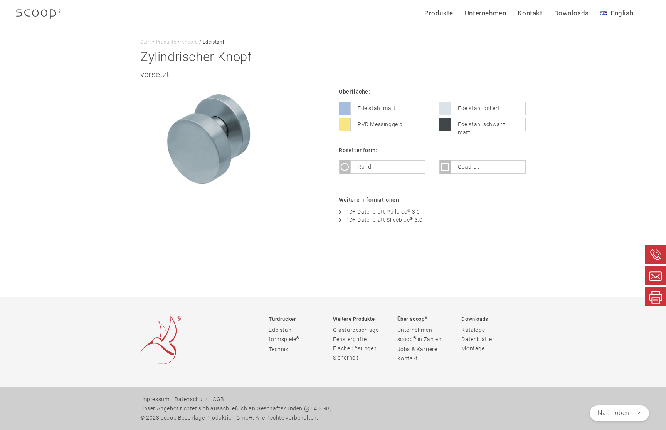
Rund (364, 167)
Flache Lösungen (355, 348)
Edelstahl (281, 330)
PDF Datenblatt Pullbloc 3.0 (382, 211)
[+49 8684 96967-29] (655, 296)
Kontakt (530, 13)
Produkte (166, 42)
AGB (218, 399)
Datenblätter (477, 339)
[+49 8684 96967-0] (655, 254)
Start (145, 42)
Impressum (154, 399)
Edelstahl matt (376, 108)
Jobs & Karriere (417, 349)
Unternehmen (414, 330)
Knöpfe (189, 42)
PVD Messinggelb (380, 124)
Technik (278, 349)
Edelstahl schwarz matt (481, 126)
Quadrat (468, 167)
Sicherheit (346, 358)
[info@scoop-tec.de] (655, 275)
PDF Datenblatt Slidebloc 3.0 (383, 219)
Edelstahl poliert (479, 108)
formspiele (284, 339)
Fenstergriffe (350, 339)
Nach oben (613, 413)
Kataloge (473, 330)
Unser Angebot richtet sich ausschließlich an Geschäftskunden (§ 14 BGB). (236, 408)
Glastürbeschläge (356, 330)
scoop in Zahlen (419, 339)
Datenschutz (191, 399)
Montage (472, 348)
